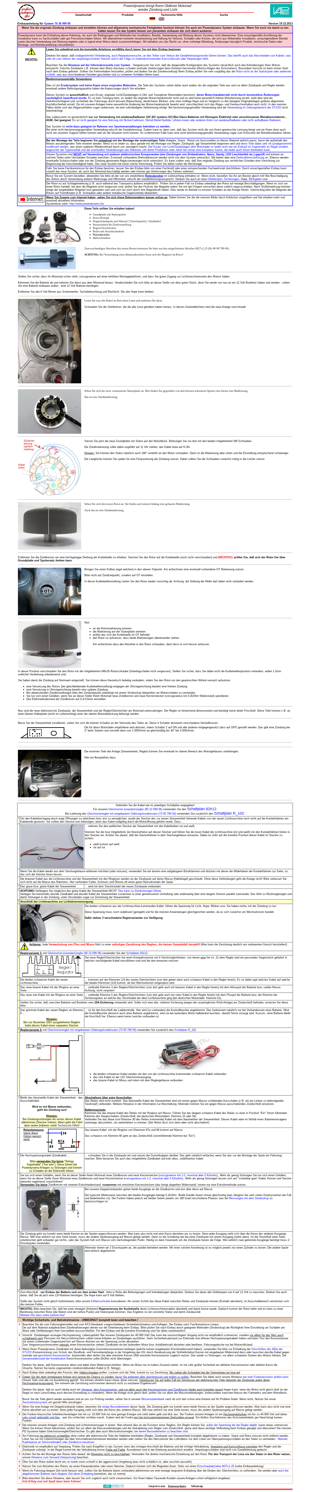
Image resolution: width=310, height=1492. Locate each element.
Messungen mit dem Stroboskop (249, 1198)
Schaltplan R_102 (229, 813)
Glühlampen (215, 179)
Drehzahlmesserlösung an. (252, 157)
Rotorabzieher (154, 175)
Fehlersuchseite (100, 1301)
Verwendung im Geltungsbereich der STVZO (254, 107)
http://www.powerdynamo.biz (86, 203)
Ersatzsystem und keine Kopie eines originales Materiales (98, 85)
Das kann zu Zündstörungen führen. (140, 890)
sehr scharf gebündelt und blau (41, 1417)
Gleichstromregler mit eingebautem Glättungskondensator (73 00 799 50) (131, 813)
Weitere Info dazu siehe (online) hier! (42, 1315)
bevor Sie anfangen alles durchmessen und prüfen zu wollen (152, 1376)
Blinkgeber (255, 179)
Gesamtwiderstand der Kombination (44, 1358)
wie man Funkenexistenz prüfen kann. (266, 1376)
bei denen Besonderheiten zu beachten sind (161, 1431)
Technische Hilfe (68, 1125)
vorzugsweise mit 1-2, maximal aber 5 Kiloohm (188, 1175)
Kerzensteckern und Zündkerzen (168, 1389)
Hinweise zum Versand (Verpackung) (53, 1457)
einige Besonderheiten (115, 1406)
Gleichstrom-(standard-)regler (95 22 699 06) (135, 809)
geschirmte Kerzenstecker (54, 1355)
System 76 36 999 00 (57, 23)
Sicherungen (231, 179)
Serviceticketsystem (35, 1402)
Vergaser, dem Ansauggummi (99, 1389)
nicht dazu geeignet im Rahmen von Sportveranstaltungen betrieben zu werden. (118, 126)
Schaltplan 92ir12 (201, 809)
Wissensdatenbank (152, 1399)
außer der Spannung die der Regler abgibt (232, 1425)
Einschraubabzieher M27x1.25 (216, 1466)
